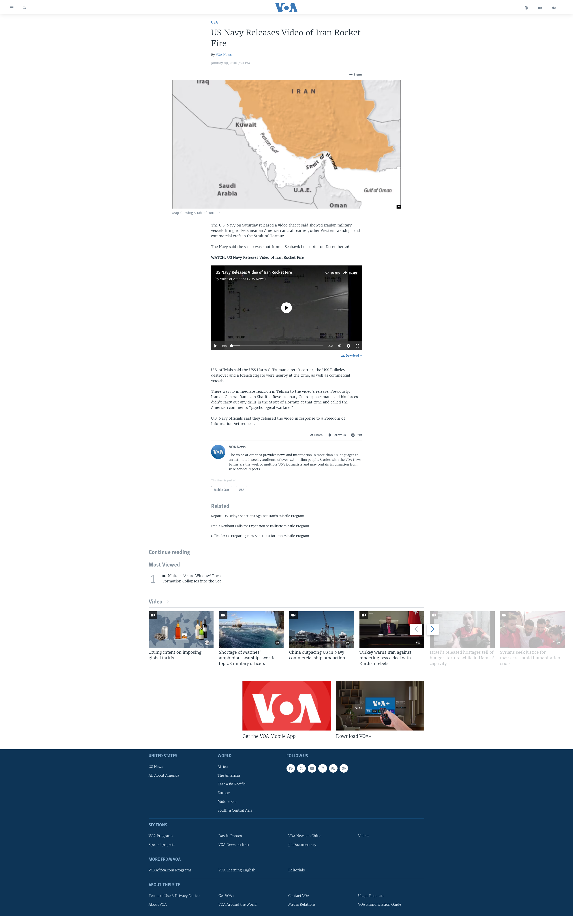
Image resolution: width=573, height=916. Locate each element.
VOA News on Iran (233, 845)
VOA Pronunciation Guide (379, 904)
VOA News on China (304, 836)
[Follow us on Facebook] (290, 768)
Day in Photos (230, 836)
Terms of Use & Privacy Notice (174, 896)
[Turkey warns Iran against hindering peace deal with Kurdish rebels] (391, 629)
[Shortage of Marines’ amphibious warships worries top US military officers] (251, 629)
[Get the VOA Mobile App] (286, 706)
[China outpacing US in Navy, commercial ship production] (321, 629)
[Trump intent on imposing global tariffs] (181, 629)
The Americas (229, 775)
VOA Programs (161, 836)
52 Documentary (302, 845)
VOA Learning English (236, 870)
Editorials (296, 870)
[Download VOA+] (380, 706)
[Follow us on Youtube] (312, 768)
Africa (223, 767)
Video (155, 602)
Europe (224, 793)
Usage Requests (371, 896)
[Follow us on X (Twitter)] (301, 768)
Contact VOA (298, 896)
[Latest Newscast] (553, 7)
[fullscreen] (357, 345)
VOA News (224, 55)
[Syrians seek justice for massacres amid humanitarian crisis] (532, 629)
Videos (363, 836)
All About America (164, 775)
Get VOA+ (226, 896)
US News (156, 767)
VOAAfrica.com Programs (170, 870)
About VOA (158, 904)
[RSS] (333, 768)
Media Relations (302, 904)
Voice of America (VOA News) (243, 279)
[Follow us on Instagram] (322, 768)
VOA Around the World (237, 904)
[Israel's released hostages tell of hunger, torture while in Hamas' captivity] (462, 629)
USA (214, 22)
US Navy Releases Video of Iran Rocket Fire (254, 272)
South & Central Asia (235, 810)
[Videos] (540, 7)
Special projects (162, 845)
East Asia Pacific (232, 784)
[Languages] (526, 7)
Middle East (228, 802)
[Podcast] (344, 768)
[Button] (355, 74)
